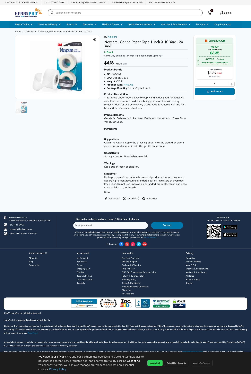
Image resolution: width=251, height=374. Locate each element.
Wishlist (80, 272)
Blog (31, 261)
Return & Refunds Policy (133, 276)
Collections (30, 31)
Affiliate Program (129, 261)
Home (18, 31)
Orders (80, 265)
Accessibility (128, 293)
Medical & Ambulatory (196, 272)
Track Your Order (84, 279)
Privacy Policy (128, 268)
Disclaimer (127, 290)
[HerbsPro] (28, 13)
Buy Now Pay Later (131, 258)
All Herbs (190, 276)
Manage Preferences (201, 363)
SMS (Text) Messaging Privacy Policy (139, 272)
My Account (82, 258)
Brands (189, 283)
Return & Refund (84, 276)
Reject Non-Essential (176, 363)
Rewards (81, 283)
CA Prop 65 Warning (131, 265)
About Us (33, 258)
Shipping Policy (129, 279)
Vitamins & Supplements (197, 268)
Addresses (82, 261)
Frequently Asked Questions (135, 286)
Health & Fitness (193, 261)
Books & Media (193, 279)
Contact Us (34, 265)
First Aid (128, 84)
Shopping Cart (83, 268)
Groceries (190, 258)
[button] (209, 12)
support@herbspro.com (21, 229)
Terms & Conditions (131, 283)
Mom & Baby (192, 265)
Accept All (155, 363)
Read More (33, 332)
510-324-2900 (17, 224)
